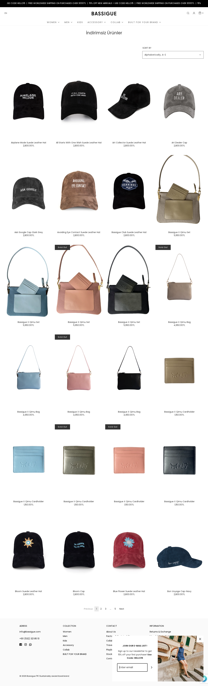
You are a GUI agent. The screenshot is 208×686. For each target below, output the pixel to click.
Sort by (147, 48)
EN (6, 13)
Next (121, 608)
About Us (111, 631)
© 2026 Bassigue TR (28, 676)
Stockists (111, 654)
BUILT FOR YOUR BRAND (75, 654)
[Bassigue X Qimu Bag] (179, 281)
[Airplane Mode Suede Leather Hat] (29, 101)
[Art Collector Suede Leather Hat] (129, 101)
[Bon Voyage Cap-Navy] (179, 550)
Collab (66, 649)
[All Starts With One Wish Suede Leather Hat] (79, 101)
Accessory (68, 645)
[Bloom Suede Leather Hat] (29, 550)
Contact (110, 658)
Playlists (110, 649)
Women (67, 631)
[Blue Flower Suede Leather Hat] (129, 550)
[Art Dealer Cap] (179, 101)
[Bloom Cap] (79, 550)
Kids (80, 22)
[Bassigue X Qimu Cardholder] (179, 370)
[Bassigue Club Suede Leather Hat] (129, 191)
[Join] (152, 667)
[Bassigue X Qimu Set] (179, 191)
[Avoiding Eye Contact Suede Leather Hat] (79, 191)
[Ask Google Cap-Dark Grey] (29, 191)
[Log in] (194, 13)
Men (65, 636)
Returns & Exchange (160, 631)
